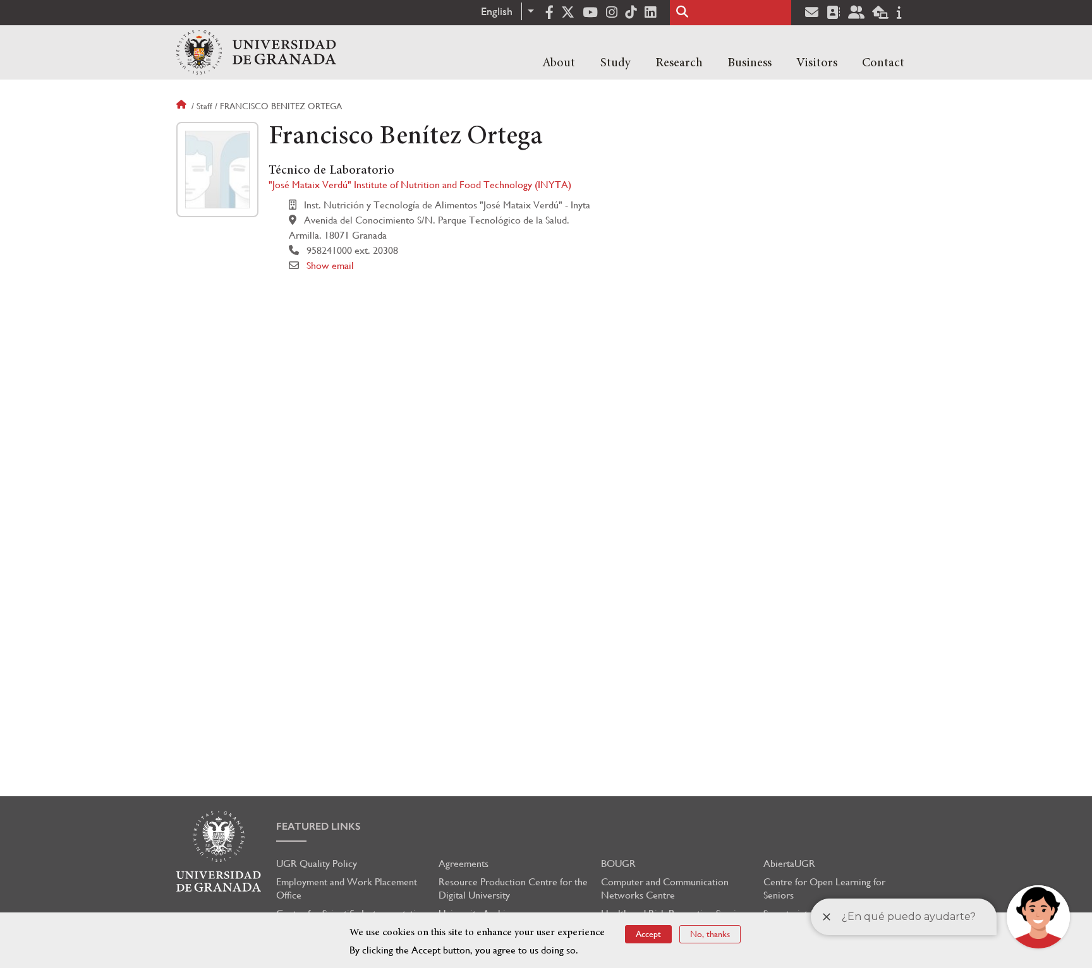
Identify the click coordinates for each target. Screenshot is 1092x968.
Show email (330, 266)
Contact (883, 63)
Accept (648, 934)
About (558, 63)
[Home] (256, 52)
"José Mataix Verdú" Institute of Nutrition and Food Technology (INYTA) (420, 185)
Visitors (816, 63)
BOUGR (618, 863)
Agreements (463, 863)
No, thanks (710, 934)
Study (615, 63)
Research (679, 63)
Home (182, 106)
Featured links (318, 826)
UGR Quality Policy (316, 863)
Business (749, 63)
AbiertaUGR (789, 863)
